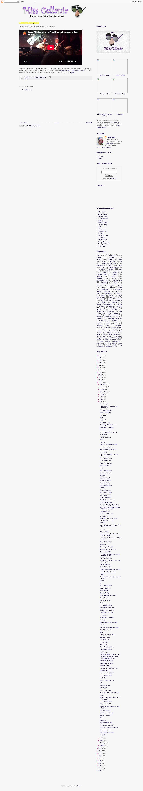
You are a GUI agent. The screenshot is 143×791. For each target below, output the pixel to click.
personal (108, 317)
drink (115, 282)
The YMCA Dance (105, 600)
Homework (103, 544)
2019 (100, 372)
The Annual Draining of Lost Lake (109, 727)
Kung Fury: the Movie (106, 463)
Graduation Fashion (105, 730)
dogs (103, 261)
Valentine (99, 331)
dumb (106, 315)
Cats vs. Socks (104, 642)
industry (117, 338)
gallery (106, 339)
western (114, 339)
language (110, 286)
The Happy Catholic (104, 244)
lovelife (119, 293)
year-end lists (109, 304)
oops (98, 293)
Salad (101, 683)
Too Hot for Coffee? (105, 551)
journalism (105, 289)
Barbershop (103, 620)
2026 (100, 355)
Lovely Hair (103, 735)
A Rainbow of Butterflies (106, 612)
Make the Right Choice (106, 502)
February (102, 743)
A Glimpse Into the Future (107, 610)
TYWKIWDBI (101, 246)
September (103, 392)
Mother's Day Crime (105, 710)
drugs (120, 311)
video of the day (109, 263)
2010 (100, 758)
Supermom (103, 720)
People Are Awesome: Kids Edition (109, 654)
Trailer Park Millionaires (106, 514)
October (102, 389)
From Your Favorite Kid (106, 713)
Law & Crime (102, 229)
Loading (102, 487)
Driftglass (101, 220)
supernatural (104, 329)
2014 (100, 748)
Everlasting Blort (103, 222)
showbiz (99, 322)
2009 (100, 760)
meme (98, 324)
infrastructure (100, 311)
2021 (100, 367)
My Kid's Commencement (107, 500)
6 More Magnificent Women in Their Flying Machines (110, 554)
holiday (110, 265)
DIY (104, 334)
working (106, 271)
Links (99, 258)
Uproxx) (72, 72)
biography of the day (115, 318)
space (110, 300)
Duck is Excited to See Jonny (108, 449)
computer (109, 332)
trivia (114, 346)
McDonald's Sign (104, 593)
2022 (100, 365)
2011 (100, 756)
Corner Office (103, 415)
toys (102, 300)
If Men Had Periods (105, 412)
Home (56, 123)
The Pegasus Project (106, 690)
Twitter (100, 158)
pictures (101, 341)
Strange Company (103, 242)
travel (107, 324)
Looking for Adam (105, 639)
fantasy (101, 332)
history (104, 272)
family (102, 295)
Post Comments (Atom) (33, 126)
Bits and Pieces (102, 216)
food (120, 259)
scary (114, 278)
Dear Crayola (103, 435)
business (111, 311)
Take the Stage (104, 644)
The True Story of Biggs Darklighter (110, 627)
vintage (99, 259)
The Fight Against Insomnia (107, 608)
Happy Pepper (104, 590)
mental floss (118, 271)
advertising (100, 278)
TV (121, 261)
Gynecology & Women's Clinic (108, 425)
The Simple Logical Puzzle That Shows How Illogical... (109, 519)
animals (111, 255)
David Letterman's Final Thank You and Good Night (110, 534)
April (101, 738)
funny (117, 332)
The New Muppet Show (106, 660)
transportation (113, 267)
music (25, 78)
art (116, 291)
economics (113, 297)
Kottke (100, 227)
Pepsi (101, 574)
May (101, 401)
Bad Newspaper (102, 214)
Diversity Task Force (105, 490)
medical (99, 304)
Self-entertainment (105, 588)
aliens (110, 336)
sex (117, 317)
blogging (108, 341)
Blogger (79, 786)
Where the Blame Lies (106, 447)
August (102, 394)
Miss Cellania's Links (106, 458)
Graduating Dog (104, 516)
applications (115, 345)
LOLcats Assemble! (105, 704)
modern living (101, 274)
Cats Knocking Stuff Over (107, 732)
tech (102, 287)
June (101, 399)
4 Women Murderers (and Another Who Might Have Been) (109, 657)
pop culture (102, 338)
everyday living (117, 280)
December (103, 384)
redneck (99, 339)
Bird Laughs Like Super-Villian (108, 622)
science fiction (101, 318)
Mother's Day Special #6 (107, 725)
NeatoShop (113, 308)
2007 (100, 765)
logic (110, 338)
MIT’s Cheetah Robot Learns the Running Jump (109, 455)
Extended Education (105, 670)
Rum (101, 439)
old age (119, 304)
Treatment (103, 522)
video (104, 336)
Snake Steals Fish (105, 685)
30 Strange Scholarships (107, 617)
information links (102, 280)
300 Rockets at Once (106, 437)
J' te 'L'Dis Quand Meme (106, 647)
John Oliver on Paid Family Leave (109, 692)
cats (98, 255)
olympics (112, 331)
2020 (100, 370)
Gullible (102, 695)
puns (120, 265)
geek (104, 343)
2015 (100, 382)
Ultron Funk (103, 603)
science (99, 276)
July (101, 397)
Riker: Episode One (105, 497)
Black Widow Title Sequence (108, 572)
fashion (102, 306)
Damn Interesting (103, 218)
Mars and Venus (117, 327)
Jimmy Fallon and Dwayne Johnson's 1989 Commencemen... (110, 508)
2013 (100, 751)
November (103, 387)
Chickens (102, 580)
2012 (100, 753)
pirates (98, 343)
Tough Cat (103, 420)
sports (115, 274)
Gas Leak (102, 632)
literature (110, 306)
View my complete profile (104, 147)
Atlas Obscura (102, 212)
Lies (101, 583)
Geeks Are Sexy (102, 224)
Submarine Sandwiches (106, 663)
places (119, 286)
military (116, 313)
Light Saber (103, 625)
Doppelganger (104, 652)
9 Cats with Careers (105, 461)
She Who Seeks (102, 239)
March (102, 740)
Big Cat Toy (103, 678)
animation (100, 265)
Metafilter (100, 233)
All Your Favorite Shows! (107, 673)
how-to (100, 345)
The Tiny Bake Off (105, 422)
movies (112, 261)
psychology (118, 325)
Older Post (89, 123)
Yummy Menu (104, 615)
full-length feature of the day (109, 290)
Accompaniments (105, 637)
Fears (101, 417)
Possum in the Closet (106, 564)
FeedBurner (113, 178)
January (102, 745)
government (114, 315)
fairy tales (109, 325)
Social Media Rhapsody (106, 427)
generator (108, 346)
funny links (101, 284)
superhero (108, 293)
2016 (100, 380)
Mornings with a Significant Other (109, 505)
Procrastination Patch (106, 430)
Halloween (104, 282)
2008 (100, 763)
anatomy (103, 320)
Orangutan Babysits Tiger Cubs (109, 668)
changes (107, 345)
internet (114, 302)
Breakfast (102, 442)
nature (98, 315)
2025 (100, 358)
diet (106, 331)
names (119, 299)
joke (107, 327)
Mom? (101, 718)
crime (115, 272)
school (113, 276)
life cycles (100, 299)
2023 (100, 362)
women (116, 329)
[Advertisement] (56, 106)
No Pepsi (102, 475)
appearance (100, 309)
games (111, 295)
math (103, 302)
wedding (99, 317)
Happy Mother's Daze (106, 722)
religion (108, 322)
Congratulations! (104, 511)
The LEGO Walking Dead (107, 680)
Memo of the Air (102, 231)
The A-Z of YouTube (105, 465)
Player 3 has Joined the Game (108, 444)
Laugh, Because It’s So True (108, 595)
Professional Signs (105, 665)
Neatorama (109, 143)
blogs (120, 331)
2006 (100, 768)
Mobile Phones (104, 598)
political (111, 269)
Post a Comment (26, 90)
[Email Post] (49, 77)
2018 (100, 375)
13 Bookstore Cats (105, 478)
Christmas (100, 269)
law (116, 324)
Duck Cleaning (104, 531)
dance (111, 287)
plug (121, 345)
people (119, 300)
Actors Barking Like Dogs (107, 634)
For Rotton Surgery (105, 480)
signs (110, 259)
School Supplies (104, 404)
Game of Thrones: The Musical (108, 549)
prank (98, 334)
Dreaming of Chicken (106, 410)
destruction (118, 336)
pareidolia (114, 320)
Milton (101, 468)
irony (120, 339)
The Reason (103, 688)
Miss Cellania (111, 137)
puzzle (120, 343)
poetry (101, 327)
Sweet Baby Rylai (105, 483)
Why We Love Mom (105, 715)
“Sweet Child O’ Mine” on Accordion (110, 569)
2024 (100, 360)
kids (102, 267)
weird (116, 322)
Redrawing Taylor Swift (106, 547)
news (110, 299)
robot (101, 313)
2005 (100, 770)
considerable (112, 343)
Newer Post (23, 123)
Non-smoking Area (105, 495)
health (120, 287)
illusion (109, 313)
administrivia (116, 341)
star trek (114, 309)
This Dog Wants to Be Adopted (108, 432)
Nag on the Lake (103, 235)
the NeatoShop (114, 122)
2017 (100, 377)
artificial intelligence (113, 334)
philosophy (100, 325)
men (98, 336)
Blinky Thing (103, 452)
